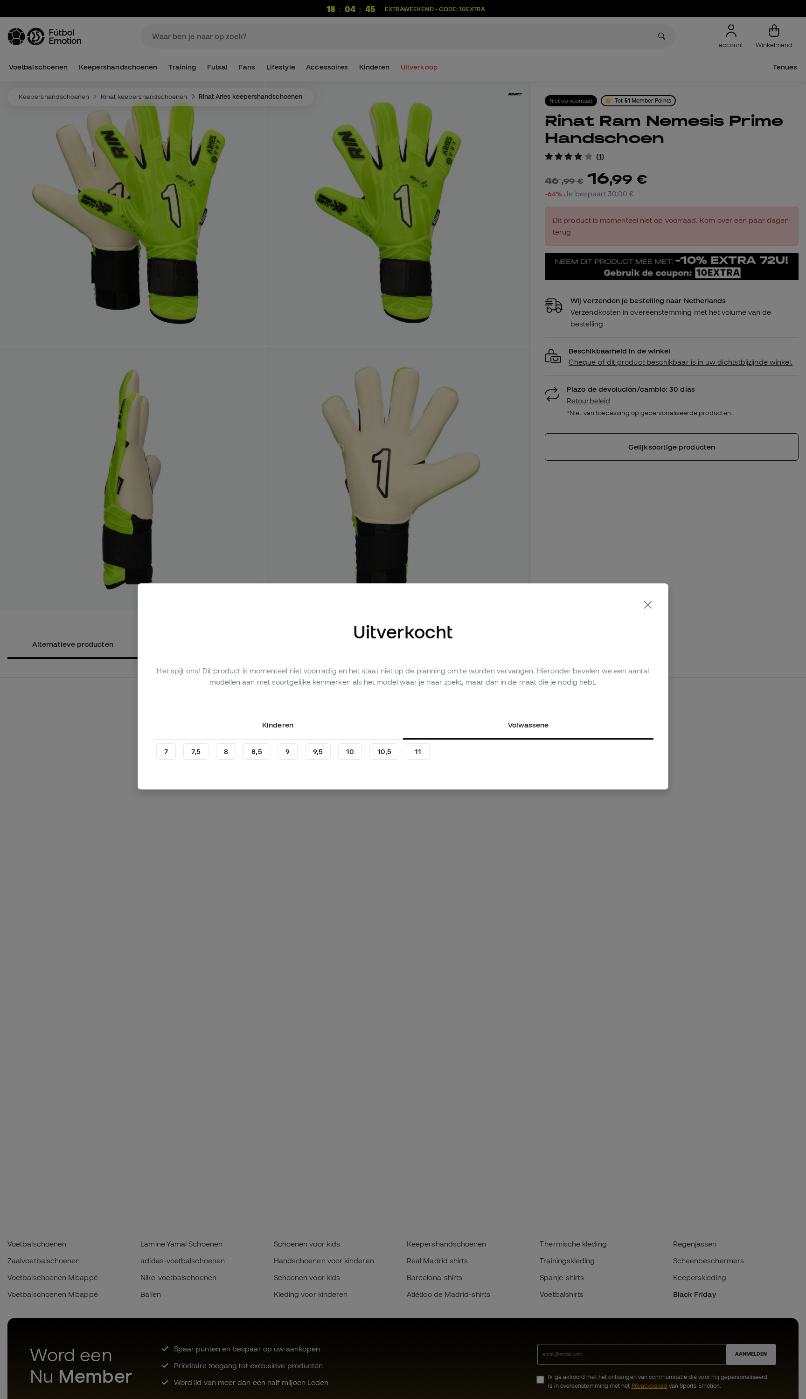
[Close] (647, 604)
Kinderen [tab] (277, 724)
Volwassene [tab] (528, 724)
